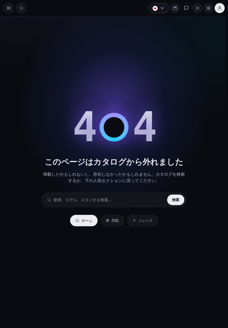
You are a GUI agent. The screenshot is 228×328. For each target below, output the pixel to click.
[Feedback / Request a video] (184, 8)
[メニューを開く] (8, 8)
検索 (174, 199)
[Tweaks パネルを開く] (206, 8)
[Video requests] (172, 8)
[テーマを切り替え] (195, 8)
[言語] (156, 8)
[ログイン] (217, 8)
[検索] (21, 8)
